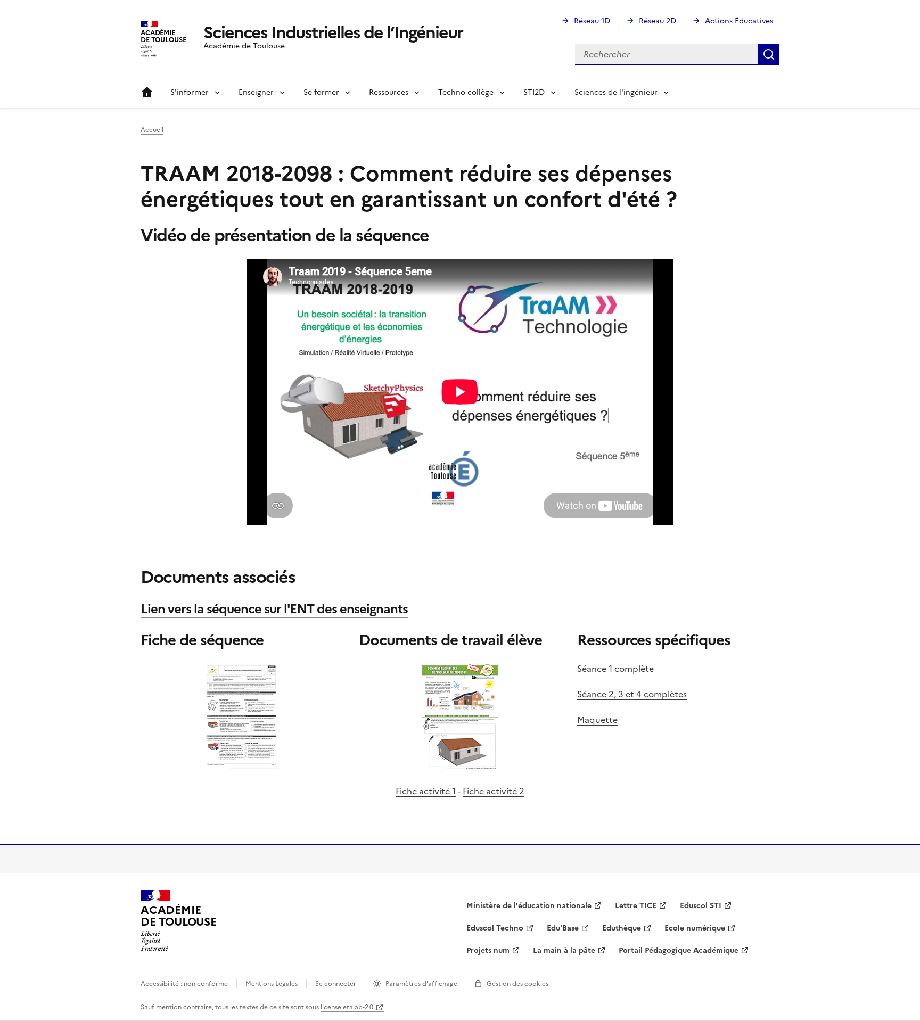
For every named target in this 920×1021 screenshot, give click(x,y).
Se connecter (335, 984)
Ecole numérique (694, 928)
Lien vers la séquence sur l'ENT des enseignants (274, 609)
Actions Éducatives (739, 21)
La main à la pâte (564, 950)
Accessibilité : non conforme (184, 984)
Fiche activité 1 (426, 791)
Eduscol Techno (494, 928)
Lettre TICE (635, 905)
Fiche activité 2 (493, 791)
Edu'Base (563, 928)
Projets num (488, 950)
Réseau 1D (592, 21)
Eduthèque (621, 928)
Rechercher (768, 54)
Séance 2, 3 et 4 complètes (632, 694)
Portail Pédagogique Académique (678, 950)
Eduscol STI (700, 905)
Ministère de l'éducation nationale (529, 905)
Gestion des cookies (517, 984)
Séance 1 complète (615, 668)
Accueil (147, 93)
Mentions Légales (271, 984)
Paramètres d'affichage (421, 984)
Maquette (597, 719)
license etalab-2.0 (347, 1007)
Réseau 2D (657, 21)
